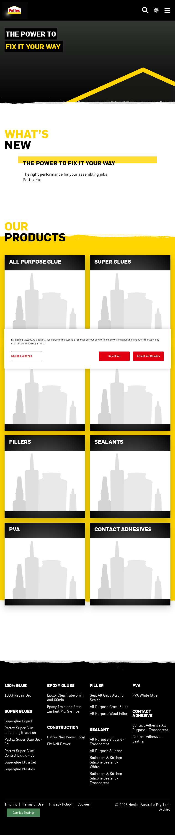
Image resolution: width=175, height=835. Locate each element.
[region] (87, 349)
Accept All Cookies (148, 356)
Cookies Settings (23, 812)
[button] (145, 10)
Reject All (114, 356)
